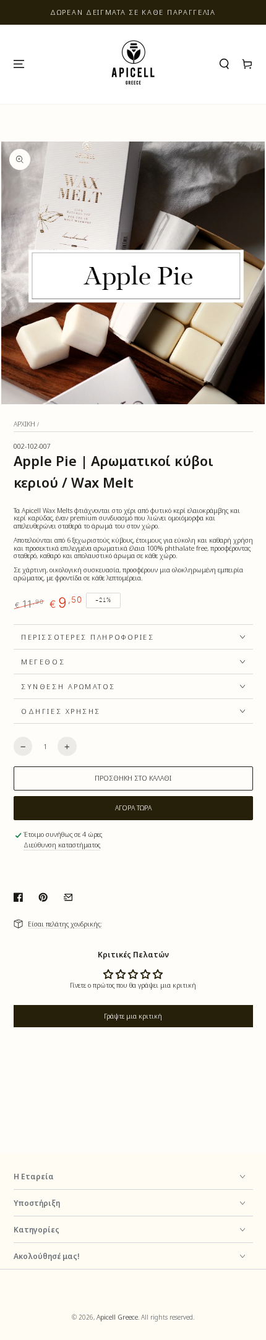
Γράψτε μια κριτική (133, 1016)
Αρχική (24, 424)
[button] (224, 64)
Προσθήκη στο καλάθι (133, 778)
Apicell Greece (117, 1317)
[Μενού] (18, 64)
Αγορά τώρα (133, 808)
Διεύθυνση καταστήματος (62, 845)
